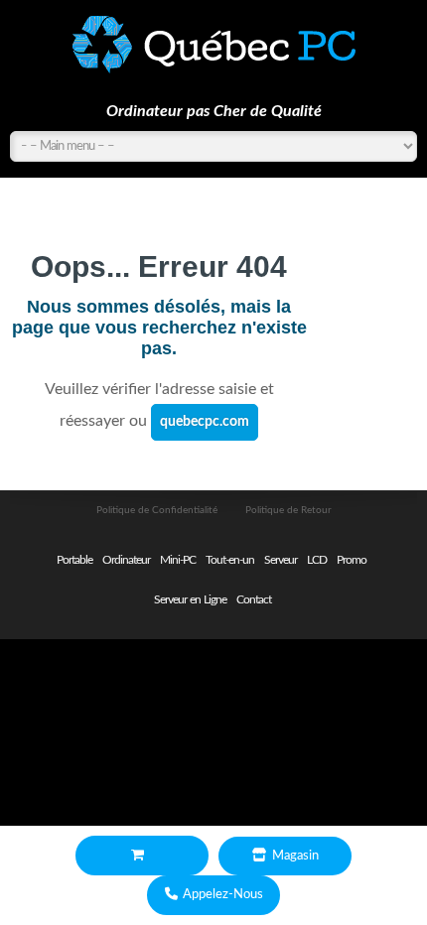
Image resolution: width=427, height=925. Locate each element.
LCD (317, 560)
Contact (253, 599)
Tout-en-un (230, 560)
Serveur (280, 560)
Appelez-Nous (223, 894)
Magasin (295, 856)
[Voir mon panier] (142, 856)
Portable (74, 560)
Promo (351, 560)
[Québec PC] (213, 44)
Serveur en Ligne (190, 599)
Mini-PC (178, 560)
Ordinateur (126, 560)
